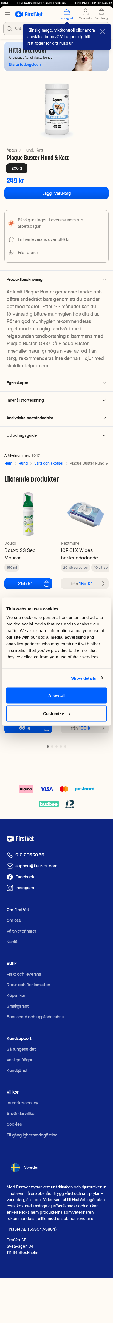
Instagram (24, 888)
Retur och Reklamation (28, 985)
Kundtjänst (17, 1070)
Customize (53, 713)
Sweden (31, 1167)
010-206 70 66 (29, 855)
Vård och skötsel (48, 463)
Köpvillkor (16, 995)
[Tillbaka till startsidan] (29, 14)
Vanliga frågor (19, 1060)
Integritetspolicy (22, 1103)
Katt (39, 150)
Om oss (14, 920)
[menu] (7, 14)
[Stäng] (103, 32)
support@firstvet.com (36, 866)
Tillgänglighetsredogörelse (32, 1135)
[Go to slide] (48, 746)
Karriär (13, 942)
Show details (83, 678)
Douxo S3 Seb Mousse (20, 554)
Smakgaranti (18, 1006)
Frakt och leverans (24, 974)
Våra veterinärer (21, 931)
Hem (8, 463)
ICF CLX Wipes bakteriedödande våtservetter (79, 554)
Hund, (29, 150)
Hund (23, 463)
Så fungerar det (21, 1049)
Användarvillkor (21, 1113)
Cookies (14, 1124)
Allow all (56, 695)
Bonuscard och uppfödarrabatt (36, 1017)
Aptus (12, 150)
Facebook (24, 877)
